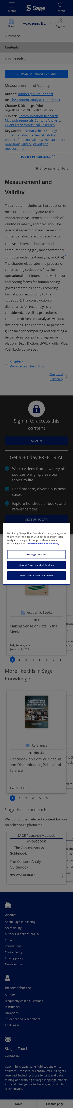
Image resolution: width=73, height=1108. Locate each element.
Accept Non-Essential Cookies (36, 564)
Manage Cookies (36, 554)
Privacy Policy (35, 543)
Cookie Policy (51, 543)
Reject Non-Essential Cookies (36, 575)
